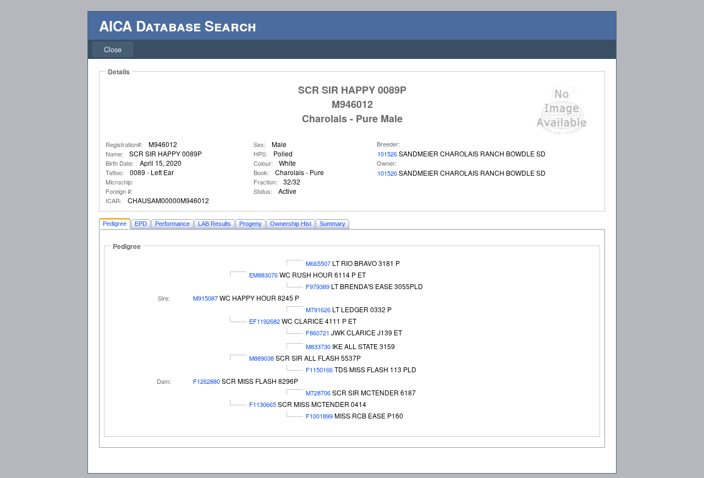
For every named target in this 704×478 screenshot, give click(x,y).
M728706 (318, 392)
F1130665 (262, 404)
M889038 (261, 358)
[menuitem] (112, 49)
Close (113, 49)
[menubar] (112, 49)
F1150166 (319, 369)
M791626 (318, 309)
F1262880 (206, 381)
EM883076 (263, 274)
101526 (387, 153)
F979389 (317, 286)
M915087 (205, 298)
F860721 (317, 332)
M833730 (318, 346)
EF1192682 (264, 321)
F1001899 (319, 415)
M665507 (318, 263)
